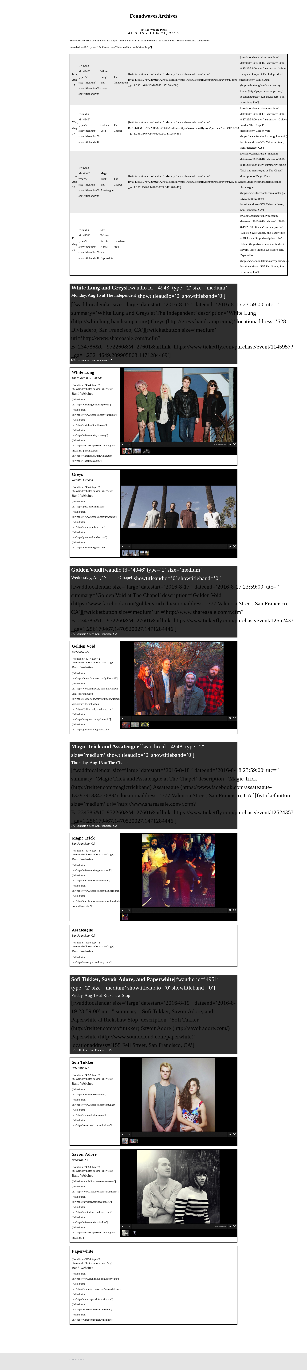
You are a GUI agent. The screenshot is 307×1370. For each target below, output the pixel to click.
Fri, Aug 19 (74, 244)
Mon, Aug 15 (75, 79)
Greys (103, 88)
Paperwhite (106, 258)
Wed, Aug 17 (75, 128)
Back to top (76, 1360)
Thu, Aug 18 (75, 181)
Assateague (107, 190)
